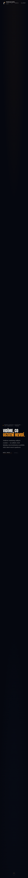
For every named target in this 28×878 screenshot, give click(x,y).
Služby (23, 3)
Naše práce (7, 452)
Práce (17, 3)
